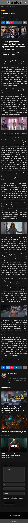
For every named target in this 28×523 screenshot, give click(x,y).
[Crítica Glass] (14, 32)
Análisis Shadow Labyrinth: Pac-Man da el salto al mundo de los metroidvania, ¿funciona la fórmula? (13, 408)
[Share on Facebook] (3, 22)
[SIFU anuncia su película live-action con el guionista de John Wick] (14, 445)
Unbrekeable (9, 361)
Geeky (18, 515)
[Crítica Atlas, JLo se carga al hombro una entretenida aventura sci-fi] (14, 422)
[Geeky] (14, 2)
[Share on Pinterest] (12, 22)
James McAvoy (10, 359)
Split (3, 361)
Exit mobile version (14, 521)
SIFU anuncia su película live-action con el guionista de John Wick (13, 454)
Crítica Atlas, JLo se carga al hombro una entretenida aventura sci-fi (13, 432)
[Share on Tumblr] (20, 22)
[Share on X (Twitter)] (8, 22)
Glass (3, 359)
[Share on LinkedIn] (16, 22)
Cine (3, 10)
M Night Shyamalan (20, 359)
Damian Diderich (10, 17)
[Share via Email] (25, 22)
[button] (2, 2)
